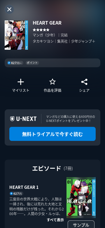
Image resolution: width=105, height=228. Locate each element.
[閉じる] (9, 9)
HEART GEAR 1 (23, 187)
